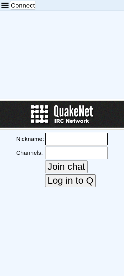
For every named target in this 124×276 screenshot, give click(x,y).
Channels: (29, 153)
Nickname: (30, 139)
